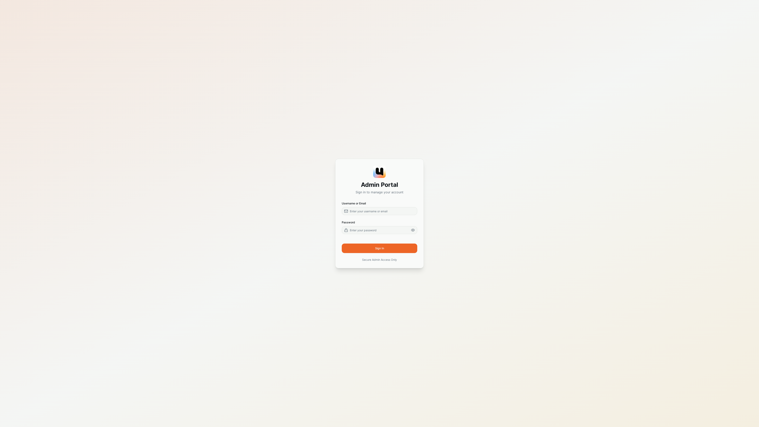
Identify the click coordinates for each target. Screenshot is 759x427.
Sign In (379, 248)
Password (348, 222)
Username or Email (354, 203)
